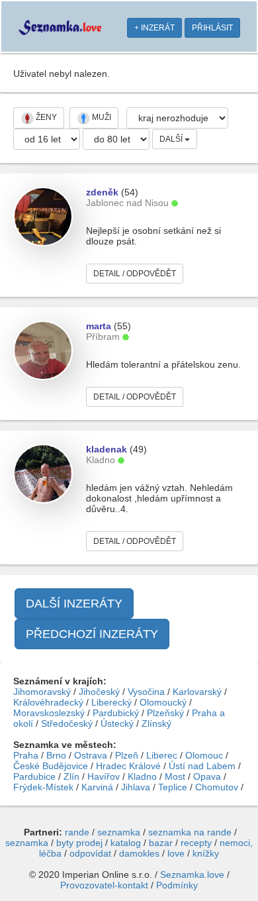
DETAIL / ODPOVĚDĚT (134, 273)
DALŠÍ (172, 139)
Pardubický (116, 713)
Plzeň (126, 755)
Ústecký (117, 723)
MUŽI (100, 117)
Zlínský (156, 723)
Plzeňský (165, 713)
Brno (56, 755)
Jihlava (135, 787)
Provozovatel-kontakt (104, 885)
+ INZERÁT (154, 27)
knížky (206, 853)
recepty (196, 842)
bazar (161, 842)
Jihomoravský (42, 691)
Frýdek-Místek (43, 787)
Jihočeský (99, 691)
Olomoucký (163, 702)
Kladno (142, 776)
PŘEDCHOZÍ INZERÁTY (92, 634)
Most (175, 776)
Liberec (161, 755)
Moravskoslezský (49, 713)
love (176, 853)
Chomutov (216, 787)
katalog (125, 842)
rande (77, 832)
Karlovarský (197, 691)
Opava (207, 776)
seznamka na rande (190, 832)
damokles (139, 853)
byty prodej (79, 842)
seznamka (118, 832)
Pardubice (34, 776)
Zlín (71, 776)
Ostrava (90, 755)
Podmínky (177, 885)
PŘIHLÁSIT (212, 27)
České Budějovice (50, 766)
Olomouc (204, 755)
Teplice (172, 787)
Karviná (97, 787)
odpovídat (90, 853)
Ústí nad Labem (202, 766)
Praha (25, 755)
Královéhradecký (48, 702)
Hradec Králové (128, 766)
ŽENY (45, 117)
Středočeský (67, 723)
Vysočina (146, 691)
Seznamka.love (192, 874)
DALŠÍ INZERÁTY (74, 603)
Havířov (103, 776)
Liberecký (111, 702)
